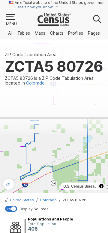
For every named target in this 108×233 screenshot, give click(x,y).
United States (22, 200)
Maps (40, 33)
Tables (23, 33)
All (10, 33)
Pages (94, 33)
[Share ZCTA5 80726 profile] (8, 184)
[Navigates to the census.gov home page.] (54, 23)
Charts (56, 33)
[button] (11, 20)
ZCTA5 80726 (74, 200)
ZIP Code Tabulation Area (30, 54)
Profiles (75, 33)
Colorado (48, 200)
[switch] (55, 209)
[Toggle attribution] (101, 186)
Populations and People (50, 219)
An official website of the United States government (60, 2)
